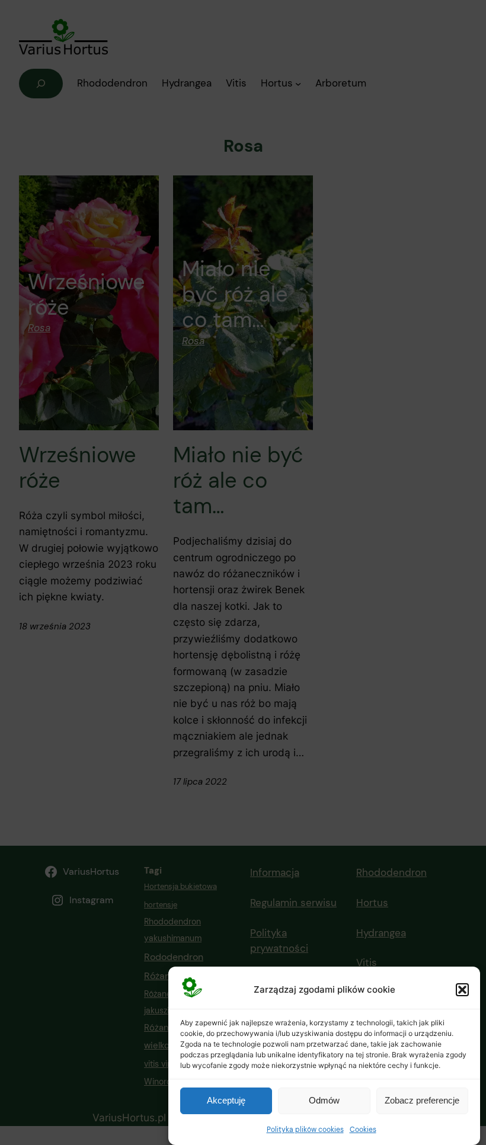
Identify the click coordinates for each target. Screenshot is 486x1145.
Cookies (363, 1129)
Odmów (324, 1100)
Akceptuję (226, 1100)
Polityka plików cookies (305, 1129)
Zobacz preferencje (422, 1100)
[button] (462, 990)
